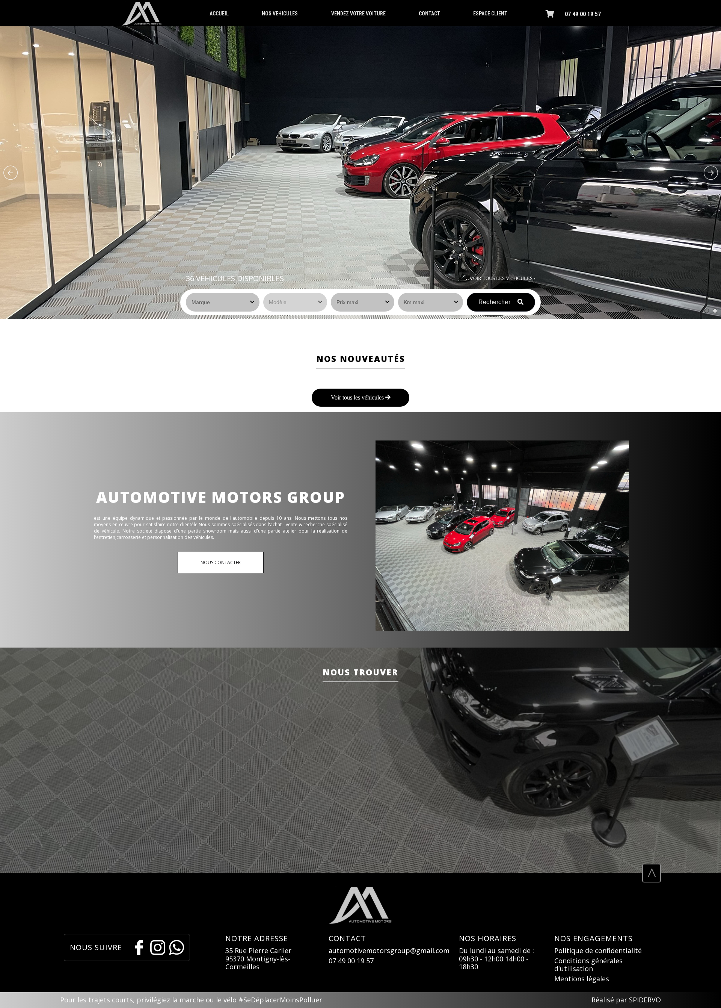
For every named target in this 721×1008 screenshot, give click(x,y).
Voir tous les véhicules (358, 397)
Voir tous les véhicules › (502, 278)
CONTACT (429, 14)
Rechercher (495, 302)
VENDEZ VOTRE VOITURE (358, 14)
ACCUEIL (219, 14)
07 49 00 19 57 (583, 14)
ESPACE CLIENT (490, 14)
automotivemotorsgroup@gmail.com (389, 951)
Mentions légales (581, 979)
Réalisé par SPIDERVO (626, 1000)
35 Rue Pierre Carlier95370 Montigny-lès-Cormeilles (258, 959)
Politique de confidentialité (598, 951)
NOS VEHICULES (280, 14)
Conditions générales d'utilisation (588, 965)
